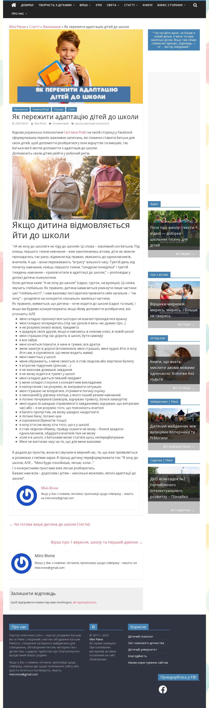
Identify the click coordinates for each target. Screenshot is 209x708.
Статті (129, 5)
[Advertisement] (174, 133)
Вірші (84, 5)
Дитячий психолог (140, 636)
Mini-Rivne (41, 123)
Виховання (21, 109)
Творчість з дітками (55, 5)
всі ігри (186, 324)
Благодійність (137, 656)
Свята (111, 5)
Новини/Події (41, 109)
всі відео (185, 253)
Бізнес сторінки (169, 5)
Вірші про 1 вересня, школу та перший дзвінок (97, 542)
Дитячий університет (142, 649)
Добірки (27, 5)
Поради (58, 109)
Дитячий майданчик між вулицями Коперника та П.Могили (173, 432)
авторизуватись (84, 602)
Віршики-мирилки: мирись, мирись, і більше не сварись (174, 309)
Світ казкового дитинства (146, 643)
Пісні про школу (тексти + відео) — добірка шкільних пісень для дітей (173, 236)
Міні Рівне (96, 639)
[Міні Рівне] (13, 5)
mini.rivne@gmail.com (23, 674)
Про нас (18, 13)
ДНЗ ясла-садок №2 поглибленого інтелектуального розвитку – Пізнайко (169, 487)
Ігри (99, 5)
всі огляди (184, 387)
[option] (174, 230)
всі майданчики (179, 446)
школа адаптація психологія (92, 123)
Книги (147, 5)
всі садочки (183, 509)
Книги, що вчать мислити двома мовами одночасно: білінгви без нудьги (172, 370)
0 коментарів (60, 123)
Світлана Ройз (75, 132)
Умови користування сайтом (148, 662)
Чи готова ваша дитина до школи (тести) (49, 524)
